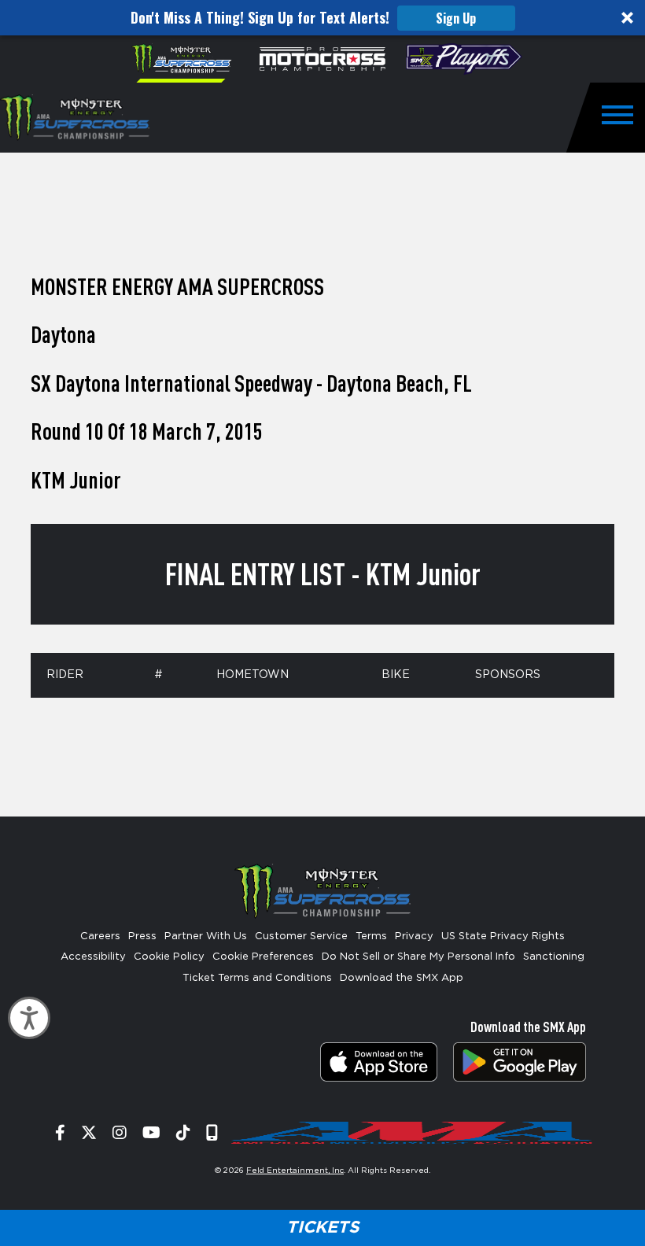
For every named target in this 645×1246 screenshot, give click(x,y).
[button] (322, 17)
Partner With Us (205, 936)
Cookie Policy (169, 957)
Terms (371, 936)
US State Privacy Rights (503, 936)
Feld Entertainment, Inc (295, 1170)
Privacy (414, 936)
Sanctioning (553, 957)
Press (142, 936)
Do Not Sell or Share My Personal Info (418, 957)
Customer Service (301, 936)
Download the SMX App (401, 978)
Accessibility (93, 957)
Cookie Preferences (263, 957)
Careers (100, 936)
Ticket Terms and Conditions (257, 978)
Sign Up (456, 18)
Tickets (322, 1227)
